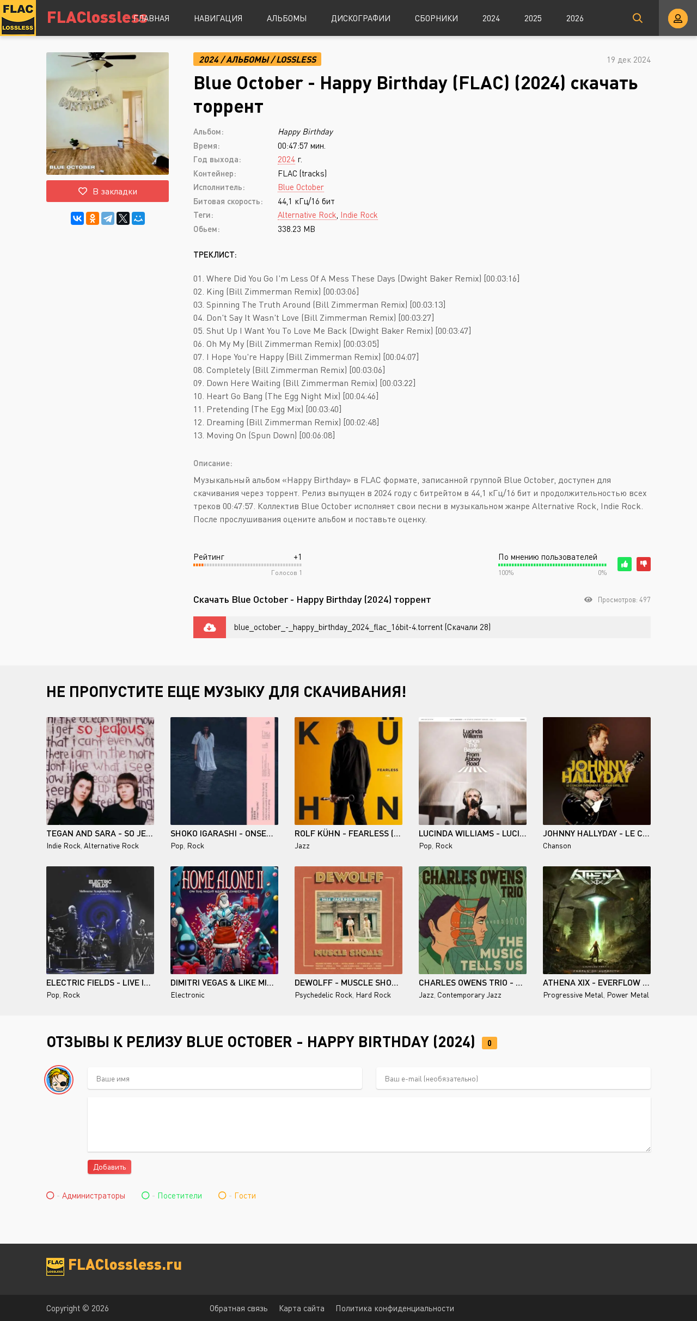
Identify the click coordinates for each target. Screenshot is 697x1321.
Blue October (301, 187)
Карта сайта (302, 1308)
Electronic (187, 994)
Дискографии (360, 18)
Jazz (302, 845)
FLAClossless (97, 16)
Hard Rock (373, 994)
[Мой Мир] (138, 218)
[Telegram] (107, 218)
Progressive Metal (573, 994)
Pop (177, 845)
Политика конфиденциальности (394, 1308)
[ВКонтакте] (77, 218)
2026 (575, 18)
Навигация (218, 18)
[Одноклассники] (92, 218)
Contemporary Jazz (469, 994)
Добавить (109, 1166)
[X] (123, 218)
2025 (533, 18)
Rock (195, 845)
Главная (151, 18)
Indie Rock (359, 214)
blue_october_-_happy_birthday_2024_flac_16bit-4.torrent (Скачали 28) (362, 627)
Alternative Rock (307, 214)
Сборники (436, 18)
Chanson (557, 845)
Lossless (296, 59)
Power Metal (628, 994)
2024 (491, 18)
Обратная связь (239, 1308)
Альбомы (287, 18)
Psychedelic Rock (323, 994)
